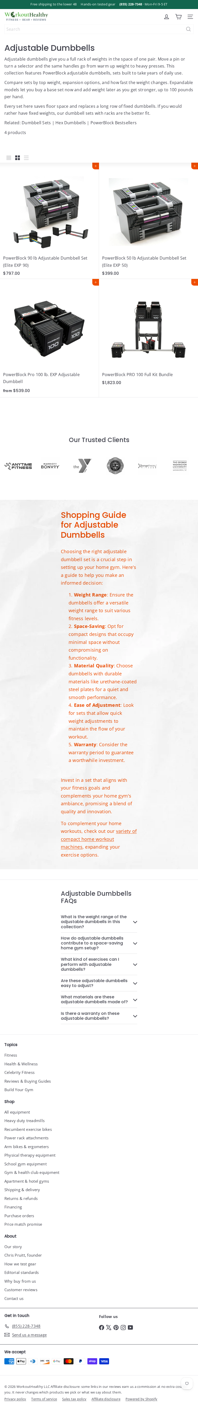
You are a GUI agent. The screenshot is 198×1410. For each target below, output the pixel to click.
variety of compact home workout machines (99, 839)
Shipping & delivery (22, 1189)
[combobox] (99, 29)
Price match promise (23, 1224)
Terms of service (44, 1399)
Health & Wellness (21, 1063)
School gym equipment (25, 1163)
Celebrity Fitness (19, 1072)
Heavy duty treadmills (24, 1120)
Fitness (10, 1055)
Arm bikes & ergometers (26, 1146)
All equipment (17, 1112)
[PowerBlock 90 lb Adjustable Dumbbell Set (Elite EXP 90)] (49, 221)
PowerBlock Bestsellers (113, 123)
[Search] (188, 29)
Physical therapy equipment (29, 1155)
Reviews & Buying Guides (27, 1081)
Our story (13, 1246)
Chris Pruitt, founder (23, 1255)
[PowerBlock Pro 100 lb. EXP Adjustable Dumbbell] (49, 338)
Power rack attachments (26, 1137)
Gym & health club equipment (31, 1172)
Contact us (13, 1298)
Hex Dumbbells (70, 123)
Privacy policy (15, 1399)
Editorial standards (21, 1272)
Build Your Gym (18, 1089)
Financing (13, 1206)
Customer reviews (20, 1289)
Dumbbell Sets (36, 123)
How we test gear (20, 1263)
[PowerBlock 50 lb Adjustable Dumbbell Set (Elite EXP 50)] (148, 221)
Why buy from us (20, 1281)
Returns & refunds (21, 1198)
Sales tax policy (74, 1399)
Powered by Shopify (141, 1399)
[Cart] (178, 16)
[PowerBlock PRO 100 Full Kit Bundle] (148, 333)
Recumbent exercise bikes (28, 1129)
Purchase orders (19, 1215)
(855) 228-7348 (130, 4)
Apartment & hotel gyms (26, 1181)
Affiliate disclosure (106, 1399)
